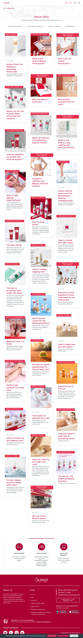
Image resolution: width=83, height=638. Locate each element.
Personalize (74, 635)
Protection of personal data (38, 609)
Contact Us (34, 600)
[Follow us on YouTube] (5, 633)
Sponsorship (70, 26)
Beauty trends (54, 26)
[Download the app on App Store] (74, 611)
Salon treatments (15, 26)
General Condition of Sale (37, 603)
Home (4, 8)
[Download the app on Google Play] (62, 611)
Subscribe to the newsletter (68, 600)
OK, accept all (52, 635)
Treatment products (35, 26)
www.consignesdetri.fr (44, 621)
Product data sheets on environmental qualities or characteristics (41, 613)
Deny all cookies (63, 635)
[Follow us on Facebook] (11, 633)
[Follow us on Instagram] (17, 633)
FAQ (32, 597)
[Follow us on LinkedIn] (22, 633)
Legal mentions (35, 606)
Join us (33, 594)
